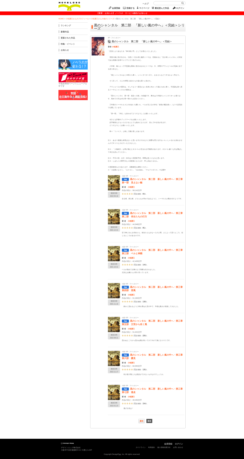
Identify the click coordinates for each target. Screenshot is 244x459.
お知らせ (65, 50)
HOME (61, 19)
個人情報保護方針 (164, 447)
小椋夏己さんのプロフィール (77, 19)
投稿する (131, 8)
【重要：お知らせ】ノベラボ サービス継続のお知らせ (122, 13)
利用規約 (151, 447)
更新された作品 (68, 38)
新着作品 (65, 32)
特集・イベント (68, 44)
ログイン (180, 8)
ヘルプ (146, 4)
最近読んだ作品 (162, 8)
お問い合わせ (178, 447)
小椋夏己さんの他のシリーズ (102, 19)
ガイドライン (141, 447)
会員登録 (116, 8)
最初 (141, 421)
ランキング (66, 25)
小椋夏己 (115, 47)
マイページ (144, 8)
